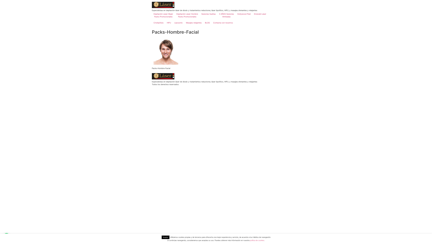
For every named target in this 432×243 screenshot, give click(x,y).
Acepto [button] (165, 237)
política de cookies (257, 240)
